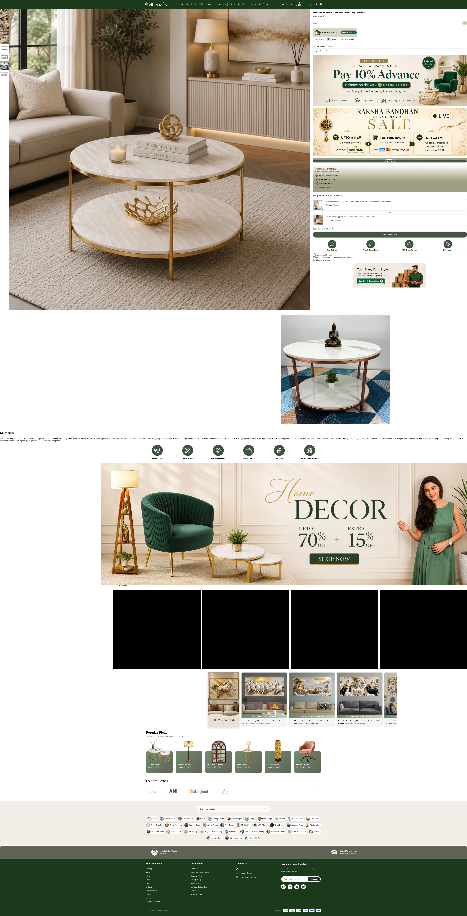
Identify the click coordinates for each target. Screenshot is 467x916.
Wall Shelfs (263, 4)
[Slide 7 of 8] (4, 65)
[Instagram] (290, 886)
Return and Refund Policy (200, 872)
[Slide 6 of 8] (4, 56)
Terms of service (196, 883)
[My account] (310, 4)
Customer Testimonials (199, 887)
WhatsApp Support (246, 873)
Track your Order (197, 894)
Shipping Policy (196, 876)
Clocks (148, 898)
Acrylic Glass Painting (153, 902)
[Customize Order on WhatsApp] (389, 275)
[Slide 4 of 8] (4, 39)
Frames (148, 894)
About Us (194, 869)
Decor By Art (191, 4)
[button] (319, 16)
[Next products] (392, 699)
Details (351, 39)
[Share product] (464, 23)
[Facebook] (283, 886)
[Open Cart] (321, 4)
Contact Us (194, 891)
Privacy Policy (196, 880)
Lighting (274, 4)
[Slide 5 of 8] (4, 48)
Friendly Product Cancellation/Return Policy (333, 258)
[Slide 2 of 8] (4, 21)
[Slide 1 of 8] (4, 13)
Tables (201, 4)
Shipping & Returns (323, 260)
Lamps (253, 4)
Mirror (148, 876)
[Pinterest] (303, 886)
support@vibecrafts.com (248, 877)
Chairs (232, 4)
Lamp (148, 883)
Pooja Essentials (287, 4)
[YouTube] (296, 886)
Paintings (179, 4)
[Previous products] (244, 699)
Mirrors (210, 4)
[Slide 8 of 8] (4, 74)
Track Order (243, 869)
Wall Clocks (242, 4)
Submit (314, 879)
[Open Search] (315, 4)
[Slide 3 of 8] (4, 30)
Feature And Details (324, 255)
